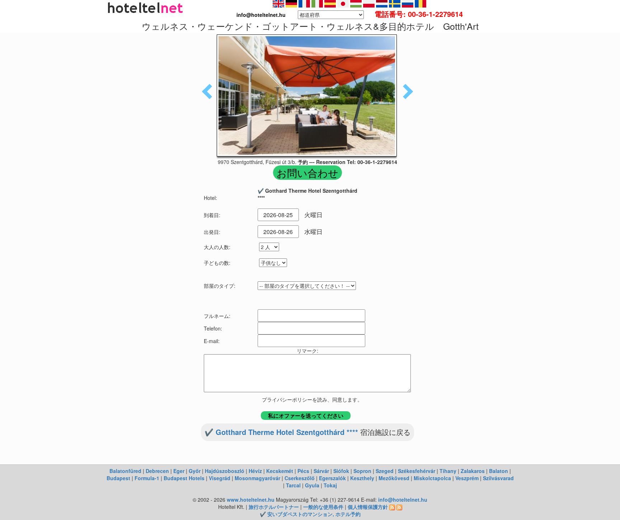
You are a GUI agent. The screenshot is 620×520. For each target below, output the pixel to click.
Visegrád (219, 478)
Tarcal (293, 485)
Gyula (312, 485)
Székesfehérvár (416, 470)
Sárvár (321, 470)
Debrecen (157, 470)
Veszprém (467, 478)
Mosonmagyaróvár (257, 478)
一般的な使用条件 (323, 506)
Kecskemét (279, 470)
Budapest (118, 478)
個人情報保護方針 (368, 506)
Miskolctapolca (432, 478)
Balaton (498, 470)
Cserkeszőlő (300, 478)
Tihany (448, 470)
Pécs (303, 470)
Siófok (341, 470)
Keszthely (362, 478)
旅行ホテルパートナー (274, 506)
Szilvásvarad (498, 478)
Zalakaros (473, 470)
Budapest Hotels (184, 478)
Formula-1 (147, 478)
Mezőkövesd (394, 478)
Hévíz (255, 470)
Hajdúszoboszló (224, 470)
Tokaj (330, 485)
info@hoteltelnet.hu (402, 499)
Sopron (362, 470)
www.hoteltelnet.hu (250, 499)
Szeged (385, 470)
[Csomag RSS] (399, 506)
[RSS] (392, 506)
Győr (195, 470)
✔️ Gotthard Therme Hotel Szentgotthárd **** (281, 432)
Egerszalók (332, 478)
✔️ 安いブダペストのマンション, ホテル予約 (310, 513)
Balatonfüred (125, 470)
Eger (178, 470)
